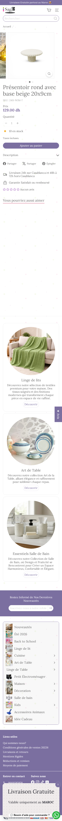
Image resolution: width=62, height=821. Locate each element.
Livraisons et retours (15, 752)
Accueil (7, 26)
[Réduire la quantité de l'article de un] (6, 123)
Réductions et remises (16, 761)
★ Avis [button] (58, 414)
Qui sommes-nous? (14, 743)
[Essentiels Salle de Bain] (31, 525)
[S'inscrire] (50, 608)
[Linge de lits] (31, 351)
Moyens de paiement (15, 765)
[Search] (55, 18)
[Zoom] (49, 74)
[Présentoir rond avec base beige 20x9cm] (24, 240)
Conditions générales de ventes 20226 (25, 747)
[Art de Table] (31, 441)
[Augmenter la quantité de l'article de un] (17, 123)
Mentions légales (13, 756)
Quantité (8, 116)
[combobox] (31, 18)
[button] (11, 189)
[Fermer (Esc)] (58, 784)
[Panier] (49, 10)
